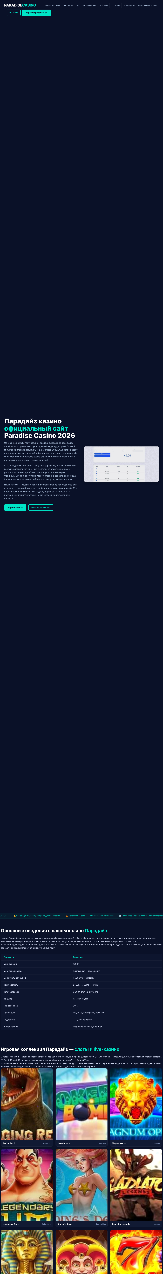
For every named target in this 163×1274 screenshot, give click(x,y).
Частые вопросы (71, 5)
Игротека (103, 5)
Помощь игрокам (52, 5)
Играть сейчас (15, 507)
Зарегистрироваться (36, 12)
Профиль (13, 12)
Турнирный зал (89, 5)
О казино (116, 5)
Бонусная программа (147, 5)
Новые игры (129, 5)
